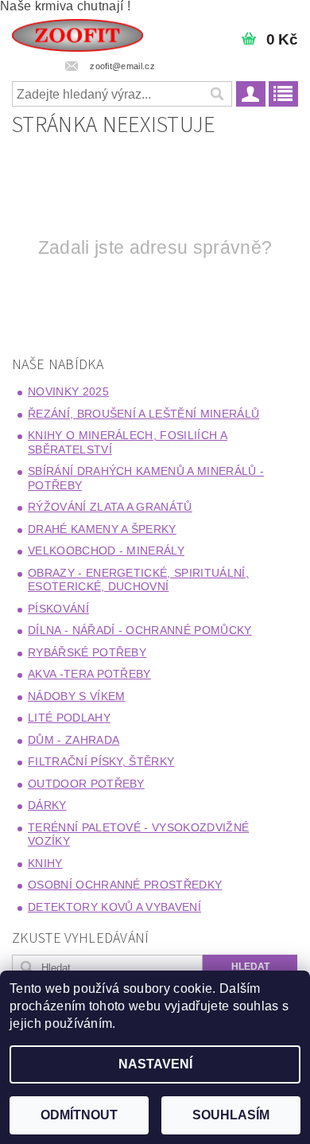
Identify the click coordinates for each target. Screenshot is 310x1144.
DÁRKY (47, 805)
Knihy (45, 863)
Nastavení (155, 1064)
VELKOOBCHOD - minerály (106, 550)
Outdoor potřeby (86, 783)
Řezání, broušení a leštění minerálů (143, 413)
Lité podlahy (69, 717)
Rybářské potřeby (87, 652)
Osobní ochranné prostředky (125, 884)
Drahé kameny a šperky (102, 529)
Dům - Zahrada (73, 739)
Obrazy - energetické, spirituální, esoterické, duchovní (138, 579)
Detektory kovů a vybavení (114, 907)
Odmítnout (79, 1115)
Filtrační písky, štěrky (101, 761)
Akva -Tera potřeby (89, 673)
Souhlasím (230, 1115)
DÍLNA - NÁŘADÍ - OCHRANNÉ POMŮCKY (140, 630)
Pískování (58, 608)
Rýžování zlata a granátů (110, 506)
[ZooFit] (77, 33)
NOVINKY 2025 (68, 391)
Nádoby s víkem (76, 696)
